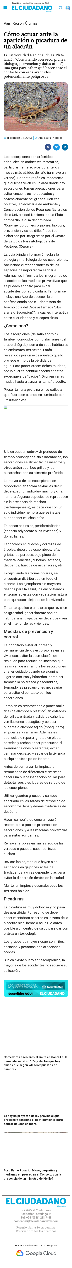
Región (18, 23)
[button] (5, 7)
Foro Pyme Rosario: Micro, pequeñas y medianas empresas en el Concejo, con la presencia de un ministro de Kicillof (32, 1174)
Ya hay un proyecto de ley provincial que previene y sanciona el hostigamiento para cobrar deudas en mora (33, 1120)
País (7, 23)
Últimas (31, 23)
